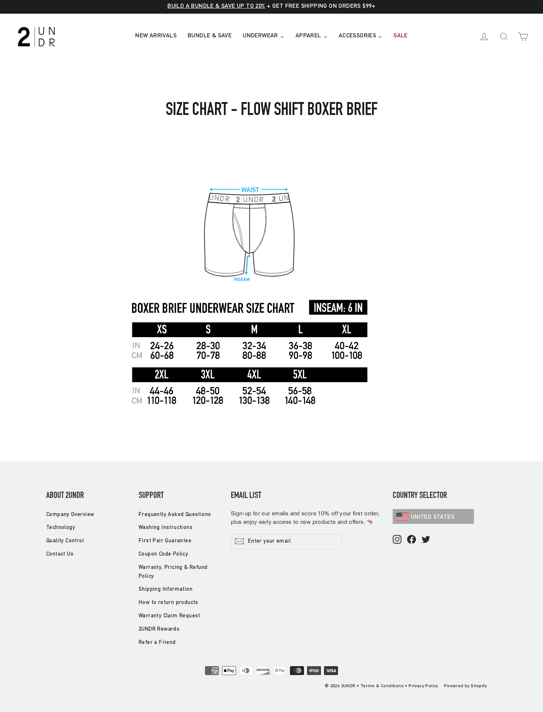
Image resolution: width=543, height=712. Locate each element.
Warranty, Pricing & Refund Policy (173, 572)
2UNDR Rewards (159, 629)
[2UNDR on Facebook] (411, 540)
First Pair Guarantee (165, 541)
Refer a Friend (157, 642)
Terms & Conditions (382, 686)
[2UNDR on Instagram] (397, 540)
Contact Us (60, 554)
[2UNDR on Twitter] (425, 540)
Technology (60, 527)
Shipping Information (165, 589)
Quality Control (65, 541)
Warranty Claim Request (169, 616)
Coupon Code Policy (163, 554)
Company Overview (70, 515)
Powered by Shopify (465, 686)
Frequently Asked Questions (175, 515)
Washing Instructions (165, 527)
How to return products (168, 603)
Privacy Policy (423, 686)
